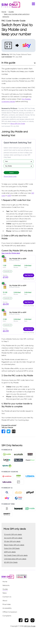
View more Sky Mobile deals (11, 253)
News (5, 593)
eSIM (9, 196)
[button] (33, 5)
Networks (6, 585)
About (5, 601)
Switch (11, 172)
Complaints (7, 616)
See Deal (28, 275)
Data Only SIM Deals (12, 548)
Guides (5, 589)
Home (5, 582)
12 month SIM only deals (13, 534)
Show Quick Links (10, 176)
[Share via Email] (14, 433)
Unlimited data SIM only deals (15, 559)
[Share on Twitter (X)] (9, 433)
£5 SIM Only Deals (10, 562)
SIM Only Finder (29, 626)
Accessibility (7, 608)
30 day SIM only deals (12, 541)
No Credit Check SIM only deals (16, 555)
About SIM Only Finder (17, 123)
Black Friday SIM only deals (14, 545)
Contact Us (7, 597)
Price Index (7, 604)
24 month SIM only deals (13, 538)
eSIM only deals (10, 552)
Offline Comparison (10, 612)
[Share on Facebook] (4, 433)
